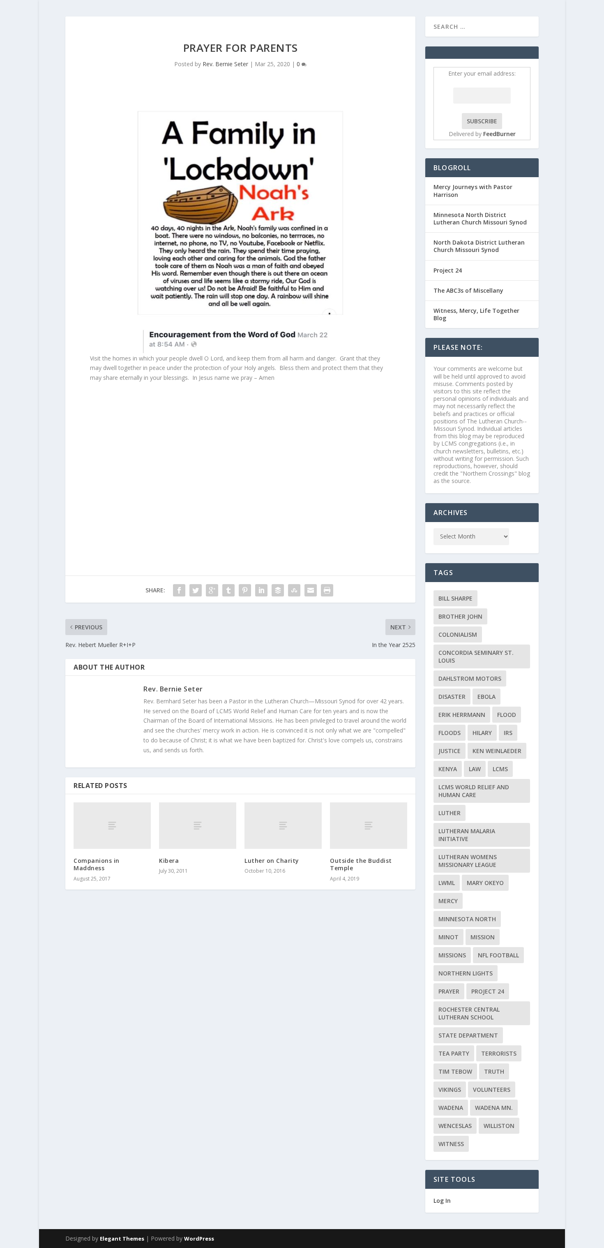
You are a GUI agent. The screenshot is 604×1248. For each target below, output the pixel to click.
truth (494, 1071)
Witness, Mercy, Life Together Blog (476, 314)
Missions (452, 955)
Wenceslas (455, 1126)
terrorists (498, 1053)
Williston (499, 1126)
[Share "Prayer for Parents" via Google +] (212, 590)
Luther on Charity (271, 860)
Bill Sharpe (455, 598)
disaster (452, 696)
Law (475, 769)
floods (449, 733)
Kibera (169, 860)
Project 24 (447, 270)
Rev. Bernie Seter (225, 64)
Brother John (460, 616)
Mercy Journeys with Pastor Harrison (472, 190)
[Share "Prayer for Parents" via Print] (327, 590)
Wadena (450, 1108)
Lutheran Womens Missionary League (467, 861)
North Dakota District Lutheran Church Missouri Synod (479, 246)
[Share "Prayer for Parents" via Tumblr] (228, 590)
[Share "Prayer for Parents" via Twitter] (195, 590)
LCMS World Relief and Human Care (473, 791)
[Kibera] (197, 825)
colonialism (457, 634)
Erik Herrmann (461, 715)
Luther (449, 813)
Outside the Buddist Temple (361, 864)
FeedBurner (499, 134)
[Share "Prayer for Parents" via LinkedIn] (261, 590)
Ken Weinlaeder (497, 751)
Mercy (448, 901)
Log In (442, 1200)
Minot (448, 937)
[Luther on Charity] (283, 825)
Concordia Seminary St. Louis (476, 656)
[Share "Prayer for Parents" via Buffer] (278, 590)
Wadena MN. (494, 1108)
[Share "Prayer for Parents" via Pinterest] (245, 590)
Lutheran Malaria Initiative (466, 835)
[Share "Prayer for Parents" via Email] (310, 590)
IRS (508, 733)
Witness (451, 1144)
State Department (468, 1035)
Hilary (482, 733)
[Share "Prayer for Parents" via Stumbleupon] (294, 590)
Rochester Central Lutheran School (469, 1013)
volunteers (491, 1089)
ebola (486, 696)
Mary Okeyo (485, 883)
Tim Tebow (455, 1071)
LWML (446, 883)
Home (551, 26)
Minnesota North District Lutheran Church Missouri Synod (480, 218)
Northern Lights (465, 973)
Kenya (447, 769)
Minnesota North (467, 919)
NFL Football (498, 955)
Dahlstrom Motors (469, 678)
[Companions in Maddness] (112, 825)
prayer (448, 991)
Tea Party (453, 1053)
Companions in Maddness (97, 864)
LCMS (500, 769)
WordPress (199, 1238)
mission (482, 937)
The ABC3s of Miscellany (468, 290)
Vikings (449, 1089)
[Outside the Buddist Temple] (368, 825)
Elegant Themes (122, 1238)
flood (506, 715)
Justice (449, 751)
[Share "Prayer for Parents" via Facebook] (179, 590)
